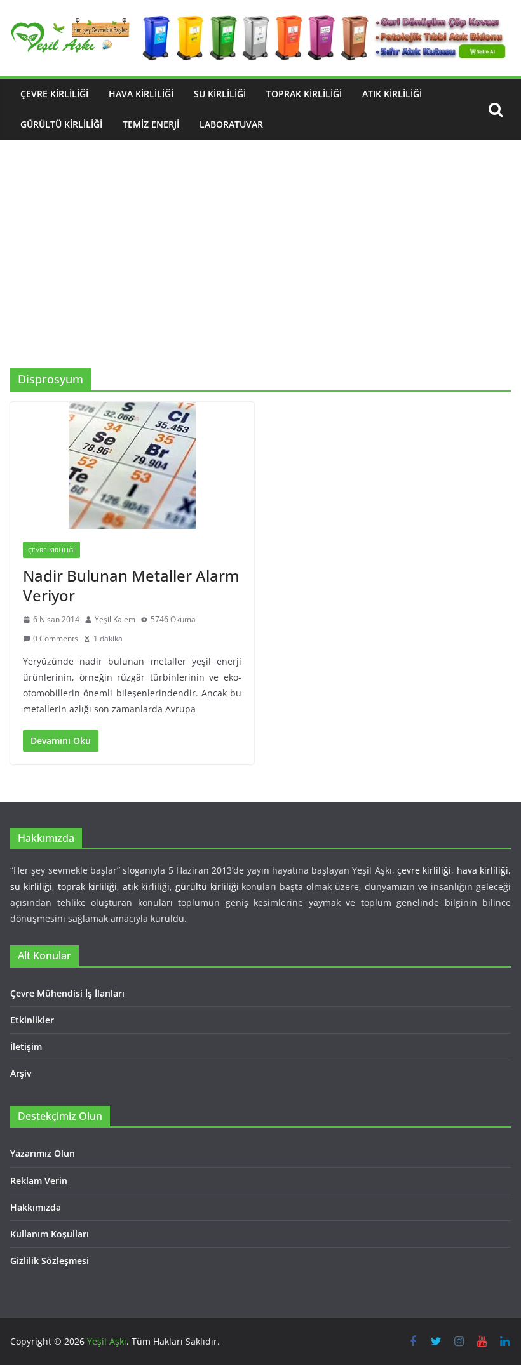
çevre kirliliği (424, 870)
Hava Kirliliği (141, 94)
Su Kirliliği (220, 94)
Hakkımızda (35, 1207)
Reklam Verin (38, 1181)
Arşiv (20, 1073)
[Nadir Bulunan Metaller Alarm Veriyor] (132, 465)
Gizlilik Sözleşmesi (49, 1261)
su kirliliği (31, 887)
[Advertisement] (260, 273)
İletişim (26, 1047)
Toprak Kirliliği (304, 94)
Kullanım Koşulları (49, 1234)
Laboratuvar (231, 124)
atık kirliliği (146, 887)
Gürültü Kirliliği (61, 124)
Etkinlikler (32, 1020)
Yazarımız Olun (42, 1153)
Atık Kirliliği (392, 94)
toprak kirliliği (87, 887)
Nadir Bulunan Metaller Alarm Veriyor (131, 585)
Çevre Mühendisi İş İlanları (67, 993)
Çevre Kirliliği (54, 94)
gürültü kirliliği (207, 887)
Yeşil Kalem (115, 619)
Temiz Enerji (151, 124)
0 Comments (55, 638)
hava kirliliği (482, 870)
